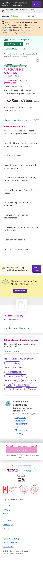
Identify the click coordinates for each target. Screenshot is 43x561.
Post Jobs (6, 513)
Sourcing (32, 389)
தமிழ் (24, 49)
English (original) (12, 44)
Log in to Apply (21, 450)
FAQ (4, 529)
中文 (27, 44)
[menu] (39, 16)
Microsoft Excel (15, 371)
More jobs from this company (17, 328)
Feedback (6, 524)
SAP (9, 385)
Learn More (20, 290)
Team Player (23, 385)
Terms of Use (8, 546)
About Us (6, 505)
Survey (5, 509)
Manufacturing (14, 389)
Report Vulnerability (10, 539)
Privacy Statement (10, 543)
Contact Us (7, 520)
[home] (9, 16)
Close (36, 4)
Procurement (30, 380)
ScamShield (6, 30)
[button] (39, 27)
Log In (33, 16)
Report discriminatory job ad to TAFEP (22, 120)
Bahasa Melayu (12, 49)
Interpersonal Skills (16, 376)
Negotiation (13, 363)
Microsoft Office (15, 367)
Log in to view (36, 269)
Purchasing (13, 380)
